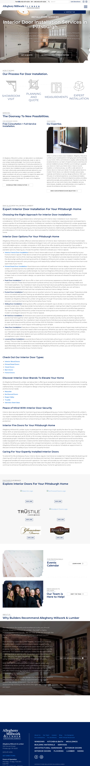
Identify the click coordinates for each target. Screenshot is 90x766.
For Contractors (39, 737)
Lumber (70, 751)
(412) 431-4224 (25, 1)
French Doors (10, 372)
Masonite (8, 391)
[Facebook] (84, 2)
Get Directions (75, 1)
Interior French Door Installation (16, 252)
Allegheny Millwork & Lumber (21, 7)
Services (62, 745)
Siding (80, 751)
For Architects (52, 737)
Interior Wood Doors (12, 361)
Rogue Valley (9, 397)
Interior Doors (42, 751)
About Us (37, 735)
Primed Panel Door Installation (16, 266)
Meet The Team (76, 594)
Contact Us (70, 12)
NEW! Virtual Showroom (67, 737)
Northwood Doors (11, 394)
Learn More (77, 563)
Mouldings (72, 742)
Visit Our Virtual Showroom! (70, 658)
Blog (60, 735)
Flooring (59, 751)
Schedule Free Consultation (55, 55)
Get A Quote (27, 55)
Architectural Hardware (48, 748)
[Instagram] (86, 2)
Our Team (46, 735)
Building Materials (44, 745)
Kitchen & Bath (55, 742)
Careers (54, 735)
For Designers (69, 735)
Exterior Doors (73, 748)
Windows (39, 742)
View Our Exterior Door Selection (63, 191)
